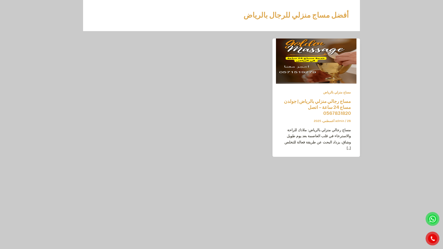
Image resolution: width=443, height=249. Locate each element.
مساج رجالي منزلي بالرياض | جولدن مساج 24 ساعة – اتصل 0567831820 (317, 107)
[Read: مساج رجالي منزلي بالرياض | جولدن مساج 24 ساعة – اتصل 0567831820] (316, 61)
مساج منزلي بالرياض (337, 92)
